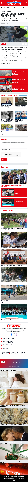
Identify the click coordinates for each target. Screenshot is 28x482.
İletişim (13, 352)
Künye (18, 352)
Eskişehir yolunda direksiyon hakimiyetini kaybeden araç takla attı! (20, 133)
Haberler (3, 11)
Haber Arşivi (5, 348)
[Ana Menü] (1, 3)
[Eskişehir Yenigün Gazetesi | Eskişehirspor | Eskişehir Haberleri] (14, 3)
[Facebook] (12, 334)
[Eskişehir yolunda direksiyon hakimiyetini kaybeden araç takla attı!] (21, 127)
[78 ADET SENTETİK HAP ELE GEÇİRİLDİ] (14, 34)
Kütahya (4, 355)
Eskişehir (3, 7)
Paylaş (4, 43)
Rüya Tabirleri (10, 355)
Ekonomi (17, 353)
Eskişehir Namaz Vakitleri (8, 341)
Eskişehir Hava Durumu (7, 339)
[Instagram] (16, 334)
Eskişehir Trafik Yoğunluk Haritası (9, 342)
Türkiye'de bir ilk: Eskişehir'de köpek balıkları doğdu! (19, 120)
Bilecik (25, 7)
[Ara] (26, 3)
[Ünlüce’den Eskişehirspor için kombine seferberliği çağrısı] (7, 127)
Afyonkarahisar (17, 7)
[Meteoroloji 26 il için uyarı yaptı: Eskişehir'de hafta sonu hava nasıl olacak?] (7, 114)
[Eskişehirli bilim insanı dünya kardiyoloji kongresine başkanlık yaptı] (7, 101)
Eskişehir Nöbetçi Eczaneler (8, 338)
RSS (3, 361)
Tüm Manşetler (6, 345)
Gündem (9, 7)
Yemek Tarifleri (18, 355)
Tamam (14, 480)
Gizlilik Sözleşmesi (6, 352)
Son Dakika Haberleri (7, 347)
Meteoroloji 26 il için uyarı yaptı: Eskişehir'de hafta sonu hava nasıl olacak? (7, 120)
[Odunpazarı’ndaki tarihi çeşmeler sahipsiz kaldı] (21, 101)
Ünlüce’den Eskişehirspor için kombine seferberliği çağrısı (7, 133)
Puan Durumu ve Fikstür (7, 344)
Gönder (4, 159)
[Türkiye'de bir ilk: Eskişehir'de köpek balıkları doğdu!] (21, 114)
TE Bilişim (17, 366)
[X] (14, 334)
